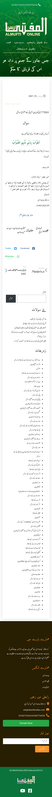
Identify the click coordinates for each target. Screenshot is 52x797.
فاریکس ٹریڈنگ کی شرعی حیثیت (38, 319)
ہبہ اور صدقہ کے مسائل (34, 596)
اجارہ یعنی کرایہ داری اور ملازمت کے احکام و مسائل (27, 360)
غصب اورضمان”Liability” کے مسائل (28, 522)
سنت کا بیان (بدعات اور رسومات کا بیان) (29, 491)
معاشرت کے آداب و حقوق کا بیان (31, 570)
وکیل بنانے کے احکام (34, 609)
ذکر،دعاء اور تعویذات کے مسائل (31, 474)
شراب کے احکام (35, 500)
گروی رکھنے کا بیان (35, 557)
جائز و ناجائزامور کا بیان (34, 417)
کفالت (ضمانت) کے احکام (32, 548)
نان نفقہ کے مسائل (35, 583)
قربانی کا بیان (12, 103)
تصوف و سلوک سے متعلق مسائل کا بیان (30, 408)
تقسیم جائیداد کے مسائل (34, 412)
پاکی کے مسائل (36, 395)
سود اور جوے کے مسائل (34, 496)
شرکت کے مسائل (35, 504)
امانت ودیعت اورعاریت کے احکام (30, 373)
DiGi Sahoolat (30, 770)
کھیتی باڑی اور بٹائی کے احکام (32, 552)
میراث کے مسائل (35, 579)
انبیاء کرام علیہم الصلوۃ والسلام (32, 382)
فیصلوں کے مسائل (35, 526)
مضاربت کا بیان (35, 566)
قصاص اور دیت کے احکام (33, 544)
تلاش (44, 292)
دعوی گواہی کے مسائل (34, 465)
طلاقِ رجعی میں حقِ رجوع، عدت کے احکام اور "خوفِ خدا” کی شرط (30, 341)
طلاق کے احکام (36, 513)
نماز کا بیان (37, 592)
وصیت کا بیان (36, 601)
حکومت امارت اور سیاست (33, 443)
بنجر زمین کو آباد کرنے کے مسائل (32, 391)
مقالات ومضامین (35, 574)
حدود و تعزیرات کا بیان (34, 434)
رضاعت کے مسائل (35, 478)
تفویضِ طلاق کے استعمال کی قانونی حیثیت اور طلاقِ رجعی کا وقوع (30, 328)
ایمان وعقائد (37, 386)
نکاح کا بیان (37, 587)
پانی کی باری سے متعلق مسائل (33, 399)
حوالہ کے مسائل (36, 447)
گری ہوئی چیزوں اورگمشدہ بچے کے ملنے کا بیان (28, 561)
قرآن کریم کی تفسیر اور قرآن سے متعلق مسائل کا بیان (27, 531)
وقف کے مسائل (35, 605)
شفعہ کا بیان (37, 509)
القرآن (38, 369)
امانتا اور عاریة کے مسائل (33, 377)
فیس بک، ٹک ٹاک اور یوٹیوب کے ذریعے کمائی (34, 324)
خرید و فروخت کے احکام (34, 461)
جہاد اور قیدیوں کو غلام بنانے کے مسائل (30, 426)
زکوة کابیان (37, 487)
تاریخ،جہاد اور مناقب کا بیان (32, 404)
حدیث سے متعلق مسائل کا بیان (32, 439)
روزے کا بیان (36, 482)
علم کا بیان (37, 517)
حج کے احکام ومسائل (34, 430)
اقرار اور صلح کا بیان (35, 364)
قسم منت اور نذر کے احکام (33, 539)
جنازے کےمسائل (35, 421)
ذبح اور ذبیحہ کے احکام (34, 469)
